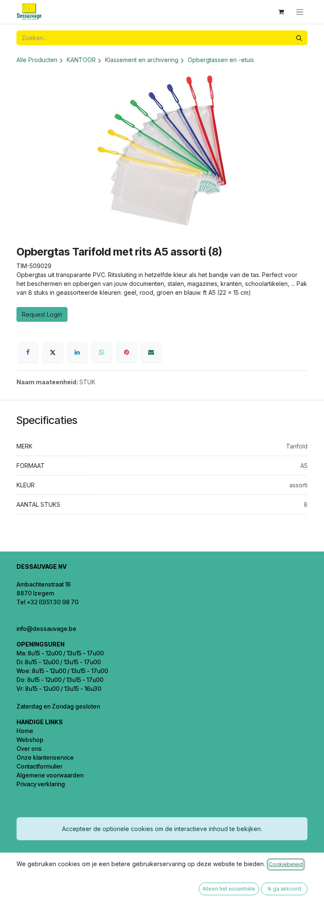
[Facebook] (28, 352)
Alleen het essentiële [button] (228, 889)
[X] (53, 352)
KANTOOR (81, 59)
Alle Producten (36, 59)
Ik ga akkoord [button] (284, 889)
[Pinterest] (126, 352)
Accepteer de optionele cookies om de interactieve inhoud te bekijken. (162, 828)
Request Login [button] (42, 314)
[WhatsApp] (102, 352)
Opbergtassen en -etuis (221, 59)
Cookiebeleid (286, 864)
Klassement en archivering (141, 59)
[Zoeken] (299, 37)
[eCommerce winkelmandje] (281, 11)
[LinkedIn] (77, 352)
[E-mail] (151, 352)
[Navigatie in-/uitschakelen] (300, 12)
